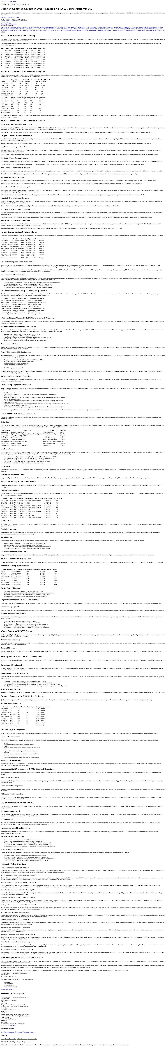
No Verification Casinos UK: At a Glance (94, 27)
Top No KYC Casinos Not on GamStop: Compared (38, 27)
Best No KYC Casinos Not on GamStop (12, 27)
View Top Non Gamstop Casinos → (11, 17)
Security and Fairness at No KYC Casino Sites (148, 28)
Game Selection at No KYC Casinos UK (32, 28)
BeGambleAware (8, 1032)
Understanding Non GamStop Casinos (117, 27)
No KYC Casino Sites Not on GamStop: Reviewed (67, 27)
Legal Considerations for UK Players (92, 30)
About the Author (32, 1039)
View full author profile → (8, 989)
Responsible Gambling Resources (113, 30)
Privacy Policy (5, 1039)
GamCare (18, 1032)
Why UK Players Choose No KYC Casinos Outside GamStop (145, 27)
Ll (8, 1)
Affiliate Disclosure (22, 1039)
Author (3, 3)
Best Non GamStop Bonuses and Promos (55, 28)
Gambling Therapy (28, 1032)
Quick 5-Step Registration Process (10, 28)
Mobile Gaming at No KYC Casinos (124, 28)
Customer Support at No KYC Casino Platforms (14, 30)
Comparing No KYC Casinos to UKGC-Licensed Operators (64, 30)
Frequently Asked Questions (132, 30)
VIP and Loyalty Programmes (37, 30)
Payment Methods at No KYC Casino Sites (100, 28)
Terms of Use (12, 1039)
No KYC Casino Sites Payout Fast (78, 28)
